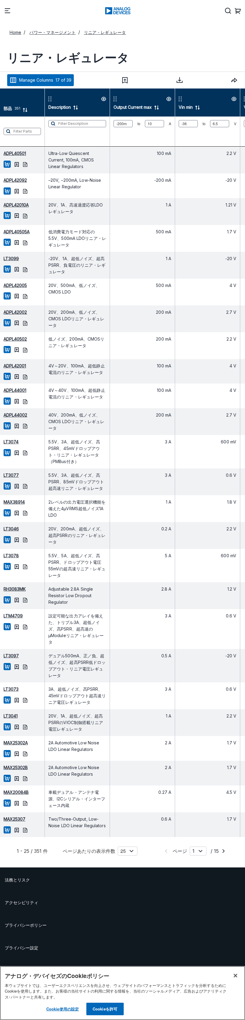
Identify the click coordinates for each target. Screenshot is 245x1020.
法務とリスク (17, 879)
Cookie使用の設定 (62, 1009)
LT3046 (11, 528)
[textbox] (22, 131)
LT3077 (11, 475)
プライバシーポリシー (26, 925)
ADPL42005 (15, 285)
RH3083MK (15, 588)
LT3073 (11, 689)
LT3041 (11, 715)
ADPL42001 (15, 365)
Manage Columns (45, 80)
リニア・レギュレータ (105, 32)
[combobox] (234, 80)
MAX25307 (14, 819)
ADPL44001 (15, 390)
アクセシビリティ (21, 902)
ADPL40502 (15, 338)
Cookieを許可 (105, 1009)
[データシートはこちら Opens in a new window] (25, 164)
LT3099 (11, 258)
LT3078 (11, 555)
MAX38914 (14, 501)
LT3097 (11, 655)
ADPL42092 (15, 180)
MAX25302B (16, 767)
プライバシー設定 (21, 947)
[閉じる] (235, 975)
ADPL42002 (15, 312)
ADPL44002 (15, 414)
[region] (122, 993)
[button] (124, 80)
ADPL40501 (15, 153)
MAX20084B (16, 792)
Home (15, 32)
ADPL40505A (17, 231)
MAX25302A (16, 742)
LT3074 (11, 441)
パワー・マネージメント (52, 32)
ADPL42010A (16, 204)
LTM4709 (13, 615)
